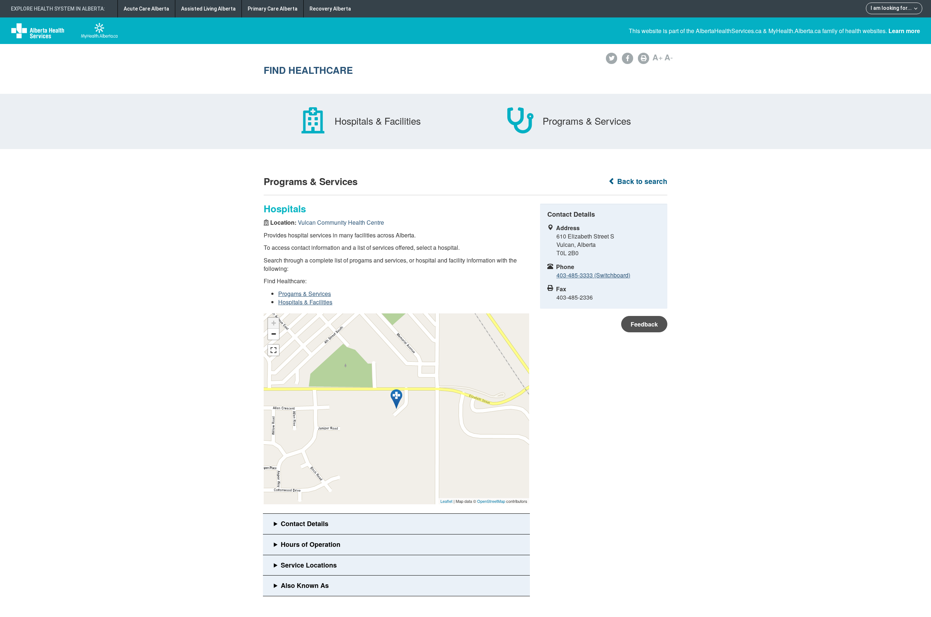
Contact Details (304, 523)
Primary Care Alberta (272, 9)
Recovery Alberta (330, 9)
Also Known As (305, 585)
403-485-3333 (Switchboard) (593, 275)
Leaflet (446, 501)
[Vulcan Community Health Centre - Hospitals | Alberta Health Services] (396, 399)
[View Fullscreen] (273, 350)
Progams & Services (304, 293)
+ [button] (273, 323)
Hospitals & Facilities (305, 302)
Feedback (644, 324)
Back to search (641, 181)
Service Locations (309, 565)
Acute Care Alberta (146, 9)
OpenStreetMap (491, 501)
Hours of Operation (310, 544)
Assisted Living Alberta (208, 9)
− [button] (273, 333)
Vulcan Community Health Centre (341, 222)
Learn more (904, 31)
